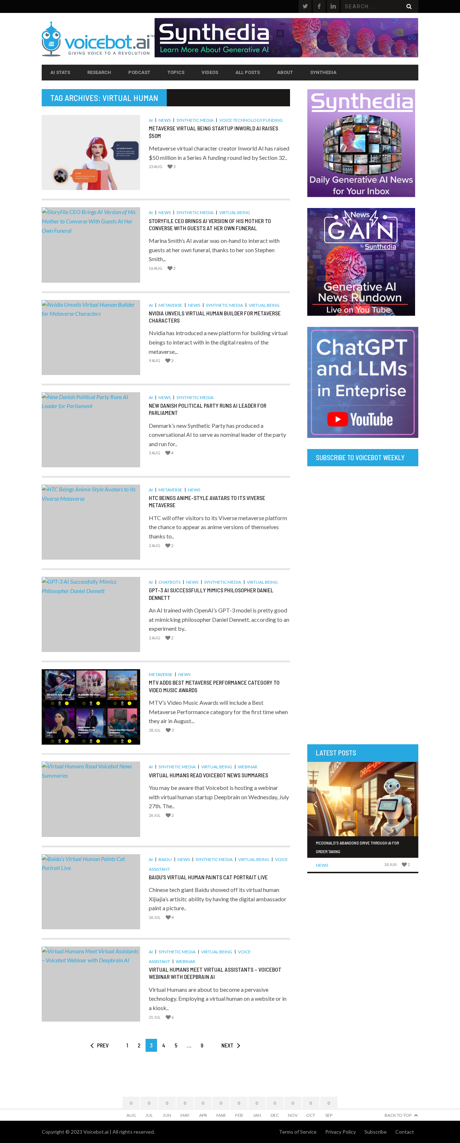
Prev (103, 1045)
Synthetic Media (194, 120)
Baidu (165, 859)
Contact (404, 1132)
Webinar (247, 766)
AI (151, 120)
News (164, 120)
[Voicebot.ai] (98, 39)
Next (227, 1045)
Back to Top (398, 1115)
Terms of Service (298, 1132)
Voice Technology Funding (251, 120)
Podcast (139, 72)
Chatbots (169, 582)
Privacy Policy (340, 1132)
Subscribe (375, 1132)
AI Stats (60, 72)
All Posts (247, 72)
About (285, 72)
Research (99, 72)
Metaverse (170, 305)
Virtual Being (234, 212)
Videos (210, 72)
